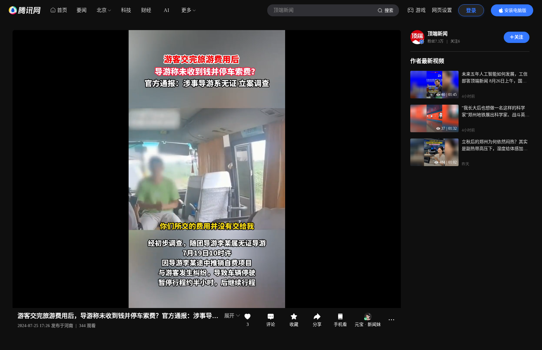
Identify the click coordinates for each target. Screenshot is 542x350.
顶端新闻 (438, 33)
